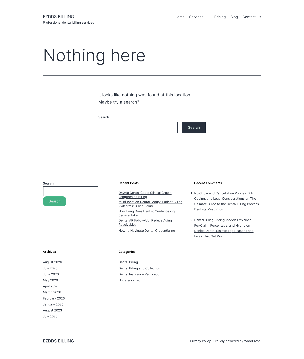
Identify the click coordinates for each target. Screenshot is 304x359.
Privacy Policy (200, 341)
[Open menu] (208, 17)
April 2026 (50, 286)
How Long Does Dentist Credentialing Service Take (147, 213)
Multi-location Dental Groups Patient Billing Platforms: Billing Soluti (150, 204)
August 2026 (52, 262)
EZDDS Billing (58, 16)
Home (180, 17)
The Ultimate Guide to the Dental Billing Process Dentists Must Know (226, 204)
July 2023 (50, 316)
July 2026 (50, 268)
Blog (234, 17)
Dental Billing (128, 262)
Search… (105, 117)
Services (196, 17)
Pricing (220, 17)
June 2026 (51, 274)
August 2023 (52, 310)
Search (48, 183)
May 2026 (50, 280)
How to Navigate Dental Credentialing (147, 230)
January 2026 (53, 304)
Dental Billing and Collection (139, 268)
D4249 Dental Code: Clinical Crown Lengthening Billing (145, 195)
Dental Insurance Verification (140, 274)
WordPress (252, 341)
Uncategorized (130, 280)
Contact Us (251, 17)
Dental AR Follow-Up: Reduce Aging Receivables (145, 222)
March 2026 (52, 292)
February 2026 (54, 298)
